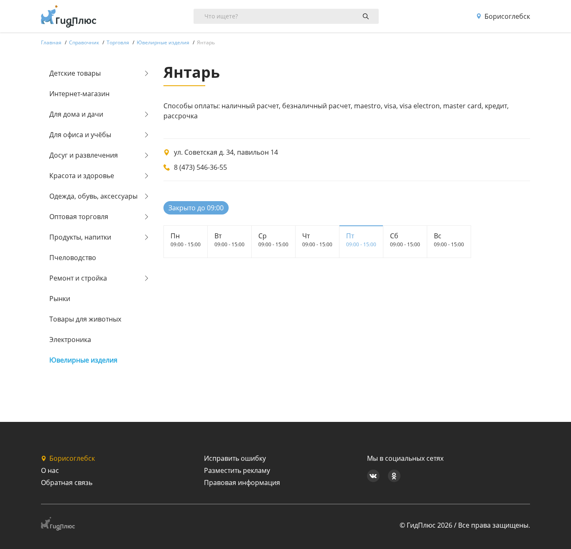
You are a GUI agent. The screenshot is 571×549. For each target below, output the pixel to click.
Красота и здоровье (81, 175)
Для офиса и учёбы (80, 134)
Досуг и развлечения (83, 155)
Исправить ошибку (235, 458)
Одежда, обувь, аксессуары (93, 196)
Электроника (70, 339)
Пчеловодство (72, 257)
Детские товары (75, 73)
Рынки (59, 298)
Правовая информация (242, 482)
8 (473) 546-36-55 (200, 167)
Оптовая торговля (78, 216)
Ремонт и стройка (78, 278)
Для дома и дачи (76, 114)
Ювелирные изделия (83, 360)
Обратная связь (66, 482)
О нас (50, 470)
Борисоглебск (507, 16)
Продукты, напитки (80, 237)
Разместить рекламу (237, 470)
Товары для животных (85, 319)
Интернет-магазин (79, 93)
